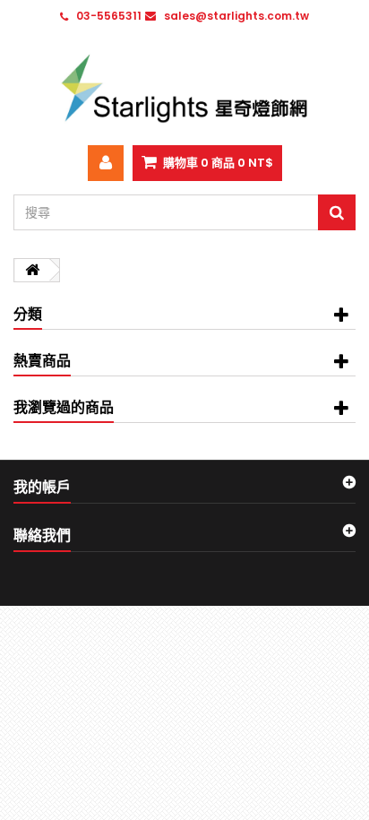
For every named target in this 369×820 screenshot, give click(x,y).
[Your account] (106, 163)
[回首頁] (32, 270)
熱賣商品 (42, 360)
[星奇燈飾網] (184, 88)
